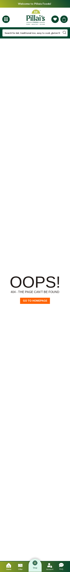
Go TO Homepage (35, 300)
